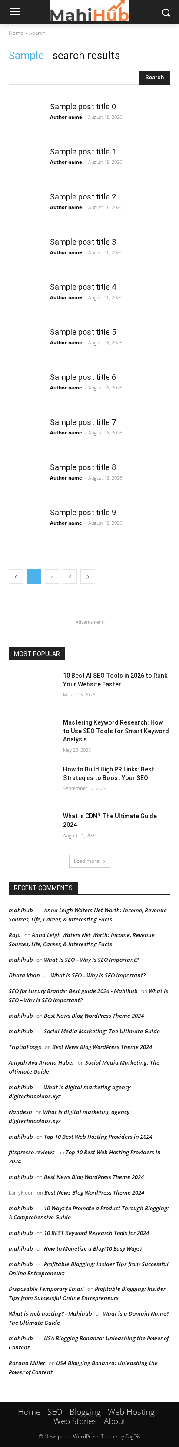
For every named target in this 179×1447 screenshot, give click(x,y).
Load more (86, 861)
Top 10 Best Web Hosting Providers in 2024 (98, 1136)
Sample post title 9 (83, 512)
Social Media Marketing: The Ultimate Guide (102, 1031)
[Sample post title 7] (26, 435)
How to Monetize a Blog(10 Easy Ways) (93, 1248)
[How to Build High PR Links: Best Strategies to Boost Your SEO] (33, 782)
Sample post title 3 (83, 241)
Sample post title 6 (83, 377)
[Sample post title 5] (26, 344)
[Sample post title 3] (26, 254)
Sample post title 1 (83, 151)
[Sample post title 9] (26, 525)
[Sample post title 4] (26, 299)
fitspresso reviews (32, 1152)
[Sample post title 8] (26, 480)
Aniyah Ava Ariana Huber (41, 1062)
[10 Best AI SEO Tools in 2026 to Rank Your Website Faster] (33, 689)
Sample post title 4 (83, 286)
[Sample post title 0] (26, 119)
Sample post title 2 (83, 196)
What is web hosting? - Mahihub (50, 1313)
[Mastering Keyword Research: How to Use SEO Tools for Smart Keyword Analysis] (33, 735)
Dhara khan (24, 975)
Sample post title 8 (83, 467)
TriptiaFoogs (25, 1047)
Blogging (85, 1412)
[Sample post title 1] (26, 164)
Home (16, 32)
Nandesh (20, 1112)
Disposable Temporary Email (46, 1289)
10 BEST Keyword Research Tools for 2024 (96, 1233)
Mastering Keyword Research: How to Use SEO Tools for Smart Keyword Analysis (116, 731)
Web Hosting (131, 1412)
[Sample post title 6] (26, 389)
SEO (55, 1412)
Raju (15, 935)
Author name (66, 117)
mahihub (21, 910)
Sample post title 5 (83, 331)
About (115, 1421)
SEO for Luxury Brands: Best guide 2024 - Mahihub (73, 991)
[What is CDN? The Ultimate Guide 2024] (33, 829)
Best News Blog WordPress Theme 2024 (94, 1015)
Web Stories (75, 1421)
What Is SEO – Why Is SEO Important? (91, 960)
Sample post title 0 (83, 106)
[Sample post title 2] (26, 209)
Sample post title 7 (83, 422)
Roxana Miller (27, 1363)
